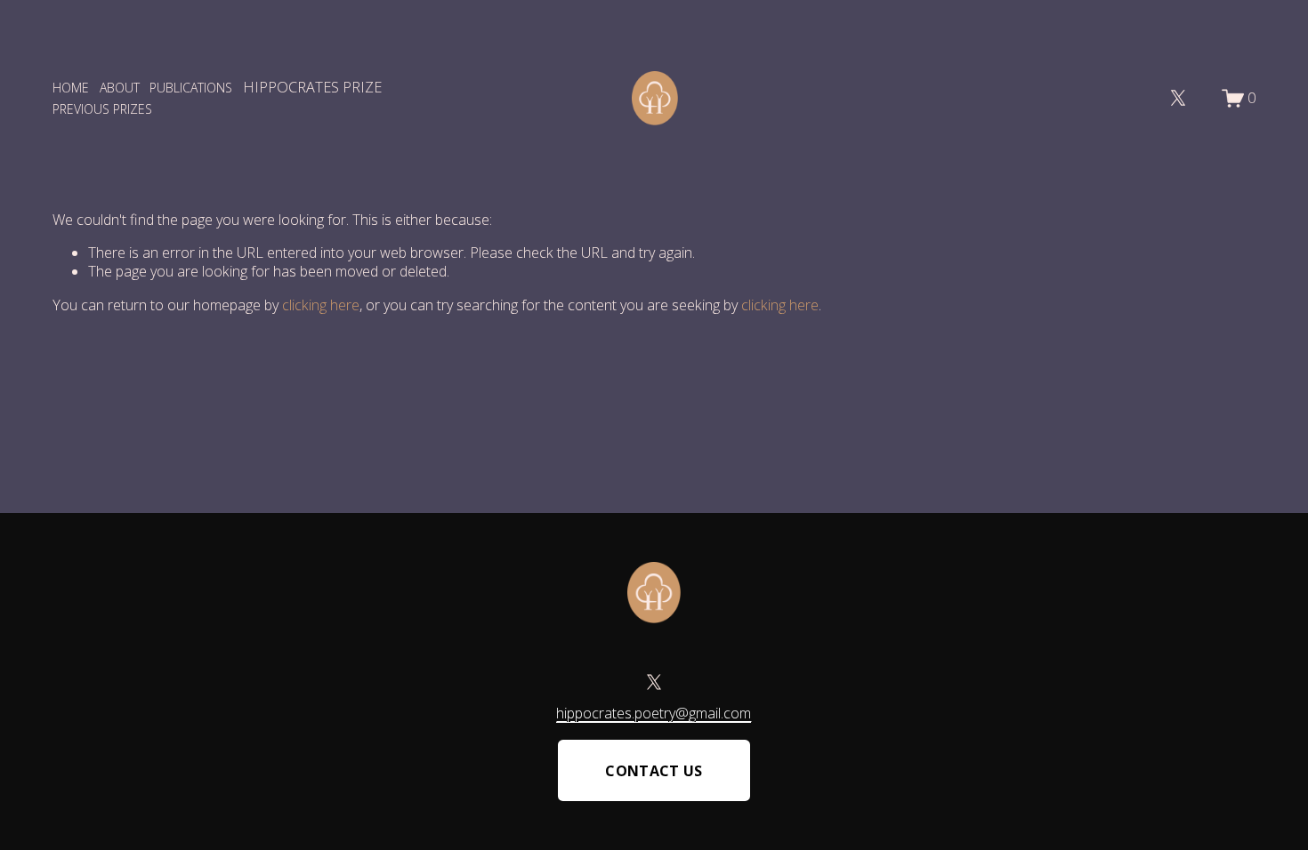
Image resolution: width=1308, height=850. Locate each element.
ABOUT (120, 87)
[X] (1178, 97)
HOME (70, 87)
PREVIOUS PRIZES (102, 108)
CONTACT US (653, 771)
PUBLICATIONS (190, 87)
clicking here (320, 305)
